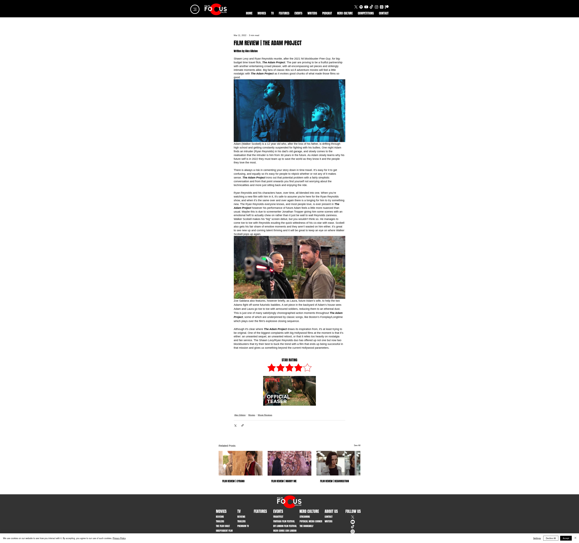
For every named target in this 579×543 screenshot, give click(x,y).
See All (357, 445)
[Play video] (289, 391)
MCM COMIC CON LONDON (282, 530)
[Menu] (194, 9)
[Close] (575, 538)
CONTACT (328, 516)
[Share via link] (242, 425)
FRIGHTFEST (278, 516)
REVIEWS (220, 516)
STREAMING (305, 516)
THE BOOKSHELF (306, 526)
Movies (251, 415)
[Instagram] (376, 7)
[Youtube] (366, 7)
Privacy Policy (119, 538)
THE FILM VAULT (223, 526)
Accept (566, 538)
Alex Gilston (240, 415)
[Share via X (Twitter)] (235, 425)
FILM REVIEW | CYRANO (233, 481)
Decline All (551, 538)
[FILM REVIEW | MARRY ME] (290, 463)
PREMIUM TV (243, 526)
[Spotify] (361, 7)
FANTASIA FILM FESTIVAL (282, 521)
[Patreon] (386, 7)
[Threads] (381, 7)
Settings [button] (537, 538)
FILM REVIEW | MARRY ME (283, 481)
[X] (356, 7)
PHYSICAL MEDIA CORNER (309, 521)
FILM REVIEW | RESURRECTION (334, 481)
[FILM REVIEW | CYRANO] (241, 463)
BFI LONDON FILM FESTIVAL (282, 526)
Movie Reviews (265, 415)
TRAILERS (220, 521)
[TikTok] (371, 7)
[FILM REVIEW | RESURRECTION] (338, 463)
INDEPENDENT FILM (224, 530)
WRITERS (328, 521)
